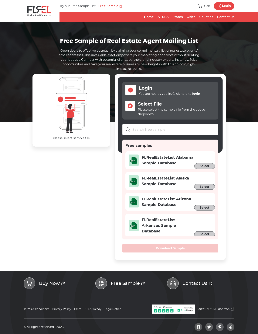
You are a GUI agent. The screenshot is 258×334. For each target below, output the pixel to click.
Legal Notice (112, 309)
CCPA (77, 309)
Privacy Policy (61, 309)
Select (204, 166)
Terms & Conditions (36, 309)
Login (226, 6)
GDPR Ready (92, 309)
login (196, 94)
